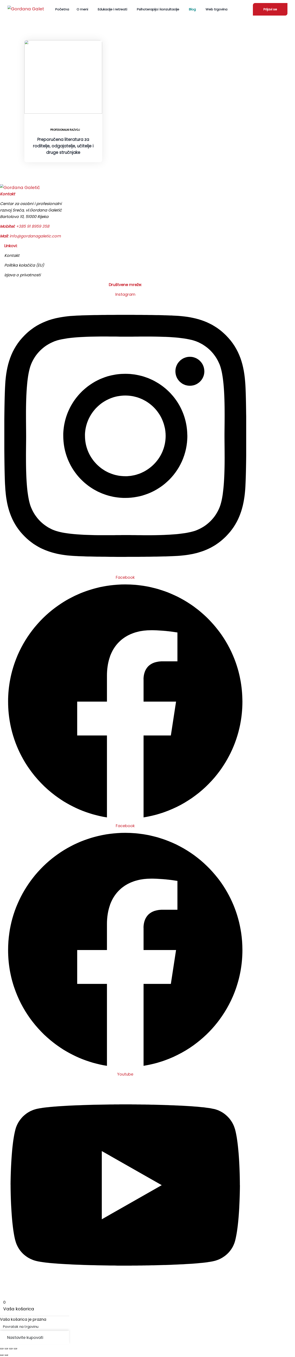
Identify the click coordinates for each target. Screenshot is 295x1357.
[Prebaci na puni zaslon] (6, 1348)
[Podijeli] (11, 1348)
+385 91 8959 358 (32, 226)
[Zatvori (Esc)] (15, 1348)
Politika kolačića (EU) (24, 265)
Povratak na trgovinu (20, 1326)
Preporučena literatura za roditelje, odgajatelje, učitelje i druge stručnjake (63, 146)
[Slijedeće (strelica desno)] (6, 1355)
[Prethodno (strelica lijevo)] (1, 1355)
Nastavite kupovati (25, 1337)
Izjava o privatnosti (22, 275)
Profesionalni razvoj (65, 130)
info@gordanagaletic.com (35, 236)
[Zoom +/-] (1, 1348)
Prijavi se (270, 9)
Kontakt (11, 255)
